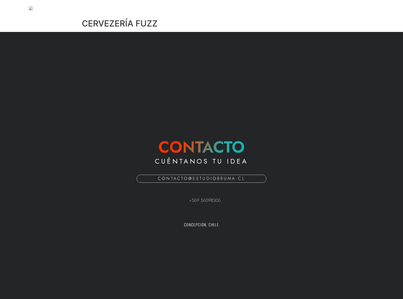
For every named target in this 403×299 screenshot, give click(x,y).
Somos (188, 8)
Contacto (231, 8)
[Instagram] (207, 213)
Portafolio (208, 8)
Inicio (171, 8)
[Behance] (196, 213)
